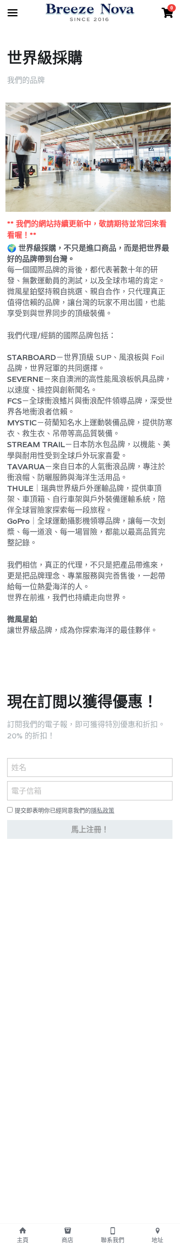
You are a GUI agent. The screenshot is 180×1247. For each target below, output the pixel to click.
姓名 (18, 767)
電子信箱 (26, 791)
